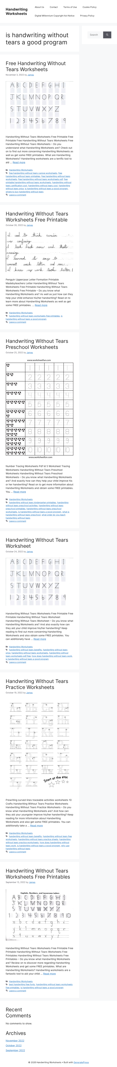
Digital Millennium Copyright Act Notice (54, 15)
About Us (39, 7)
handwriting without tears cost (43, 185)
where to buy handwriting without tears (25, 191)
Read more (19, 162)
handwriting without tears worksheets (30, 653)
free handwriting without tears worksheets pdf (40, 179)
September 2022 (15, 1050)
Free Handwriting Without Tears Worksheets (36, 66)
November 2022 (15, 1040)
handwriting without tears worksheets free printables (34, 316)
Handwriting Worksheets (17, 11)
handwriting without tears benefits (25, 649)
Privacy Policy (87, 15)
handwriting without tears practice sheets (38, 839)
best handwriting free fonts (22, 984)
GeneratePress (81, 1062)
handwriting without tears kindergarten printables (32, 502)
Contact (54, 7)
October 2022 (14, 1045)
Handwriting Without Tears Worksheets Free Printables (38, 874)
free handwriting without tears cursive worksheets (33, 173)
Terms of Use (70, 7)
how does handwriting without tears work (52, 656)
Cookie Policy (89, 7)
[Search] (107, 34)
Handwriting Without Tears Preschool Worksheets (37, 344)
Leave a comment (17, 195)
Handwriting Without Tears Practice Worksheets (37, 684)
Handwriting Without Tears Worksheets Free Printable (37, 217)
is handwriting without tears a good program (46, 188)
